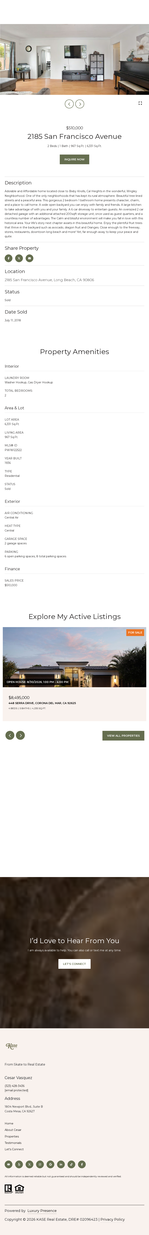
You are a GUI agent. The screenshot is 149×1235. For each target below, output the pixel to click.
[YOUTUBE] (8, 1164)
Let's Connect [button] (74, 964)
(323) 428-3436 (14, 1086)
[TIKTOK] (71, 1164)
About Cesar (13, 1130)
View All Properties (123, 735)
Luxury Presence (42, 1211)
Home (9, 1123)
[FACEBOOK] (82, 1164)
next (79, 103)
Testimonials (13, 1143)
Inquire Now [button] (74, 159)
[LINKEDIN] (61, 1164)
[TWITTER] (29, 1164)
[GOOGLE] (50, 1164)
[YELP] (19, 1164)
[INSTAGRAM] (40, 1164)
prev (69, 103)
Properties (12, 1136)
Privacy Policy (112, 1219)
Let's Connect (14, 1149)
